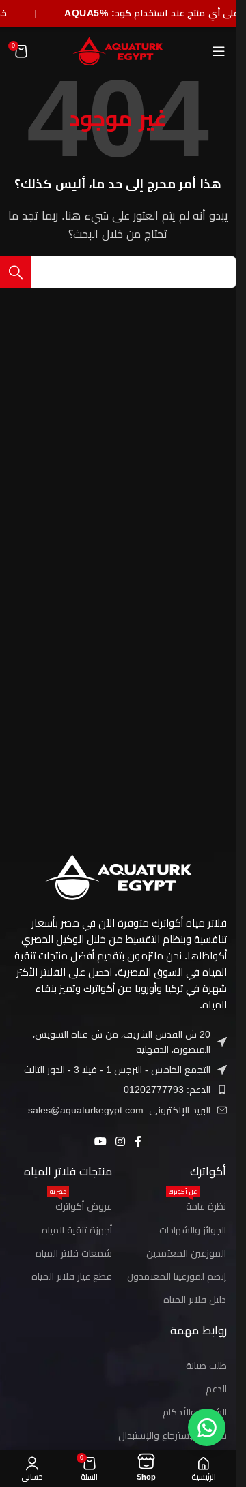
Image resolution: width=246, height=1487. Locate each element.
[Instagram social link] (120, 1141)
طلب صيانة (206, 1365)
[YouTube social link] (100, 1141)
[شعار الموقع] (118, 50)
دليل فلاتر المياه (194, 1299)
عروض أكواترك (81, 1203)
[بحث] (15, 272)
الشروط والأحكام (195, 1412)
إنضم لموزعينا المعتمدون (176, 1276)
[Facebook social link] (138, 1141)
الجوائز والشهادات (192, 1230)
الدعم (216, 1388)
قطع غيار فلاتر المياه (71, 1276)
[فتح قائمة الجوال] (218, 51)
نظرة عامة (197, 1203)
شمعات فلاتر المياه (74, 1253)
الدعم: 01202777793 (167, 1089)
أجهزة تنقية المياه (77, 1230)
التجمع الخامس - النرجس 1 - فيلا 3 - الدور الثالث (117, 1069)
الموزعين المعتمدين (186, 1253)
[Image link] (118, 876)
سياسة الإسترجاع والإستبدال (172, 1435)
